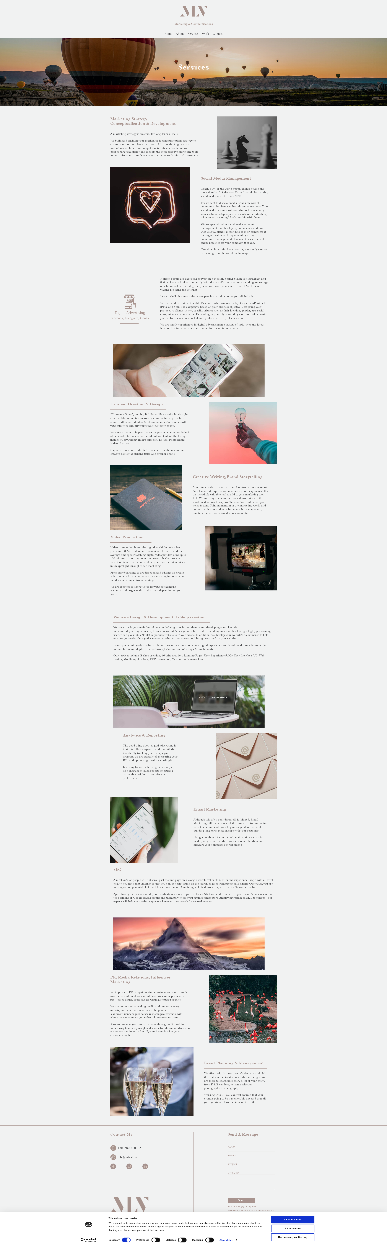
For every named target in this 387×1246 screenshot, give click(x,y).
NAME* (231, 1147)
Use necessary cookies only (292, 1237)
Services (193, 33)
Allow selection (293, 1228)
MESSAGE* (233, 1173)
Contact (218, 33)
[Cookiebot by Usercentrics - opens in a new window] (88, 1240)
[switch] (155, 1240)
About (180, 33)
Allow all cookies (293, 1219)
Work (205, 33)
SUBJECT (232, 1164)
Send (241, 1200)
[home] (193, 16)
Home (168, 33)
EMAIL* (231, 1155)
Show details (226, 1240)
